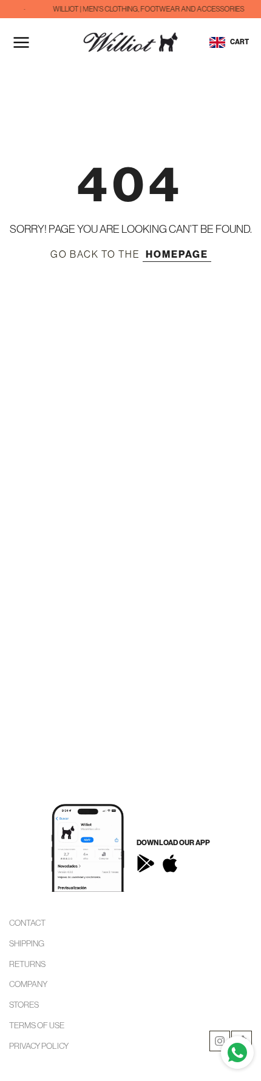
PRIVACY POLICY (39, 1046)
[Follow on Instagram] (219, 1041)
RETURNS (27, 964)
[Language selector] (217, 42)
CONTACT (27, 923)
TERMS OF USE (36, 1025)
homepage (177, 254)
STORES (24, 1004)
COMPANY (28, 984)
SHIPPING (26, 943)
